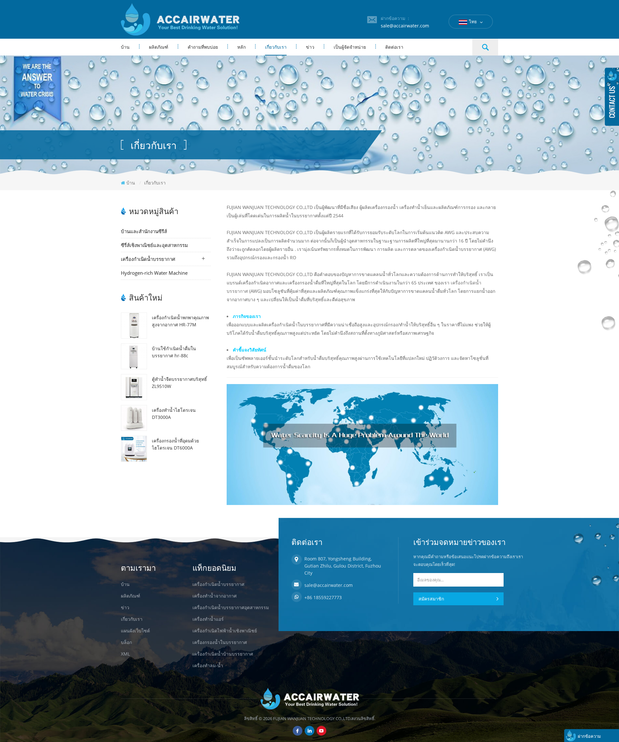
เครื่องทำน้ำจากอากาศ (214, 596)
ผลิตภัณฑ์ (158, 47)
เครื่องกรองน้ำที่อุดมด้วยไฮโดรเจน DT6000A (175, 444)
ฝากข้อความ (589, 736)
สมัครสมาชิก (431, 599)
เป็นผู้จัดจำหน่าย (350, 47)
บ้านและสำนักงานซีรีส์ (144, 231)
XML (125, 654)
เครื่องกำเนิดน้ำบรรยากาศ (148, 259)
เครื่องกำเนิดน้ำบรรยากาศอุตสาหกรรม (230, 607)
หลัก (241, 47)
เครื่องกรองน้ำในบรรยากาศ (219, 642)
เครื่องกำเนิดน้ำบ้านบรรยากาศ (222, 654)
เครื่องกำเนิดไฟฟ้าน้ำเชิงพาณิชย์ (224, 631)
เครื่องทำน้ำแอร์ (208, 619)
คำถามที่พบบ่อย (203, 47)
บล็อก (126, 642)
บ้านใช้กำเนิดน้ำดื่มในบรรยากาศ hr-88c (174, 352)
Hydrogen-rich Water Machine (154, 273)
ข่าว (310, 47)
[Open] (612, 97)
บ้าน (125, 47)
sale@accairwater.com (405, 26)
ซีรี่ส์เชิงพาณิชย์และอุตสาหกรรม (154, 245)
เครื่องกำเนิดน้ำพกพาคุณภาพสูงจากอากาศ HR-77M (180, 321)
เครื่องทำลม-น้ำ (207, 665)
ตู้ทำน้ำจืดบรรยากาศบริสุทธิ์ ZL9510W (179, 382)
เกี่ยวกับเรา (276, 47)
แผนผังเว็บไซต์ (135, 631)
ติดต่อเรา (394, 47)
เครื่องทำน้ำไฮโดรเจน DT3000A (174, 413)
